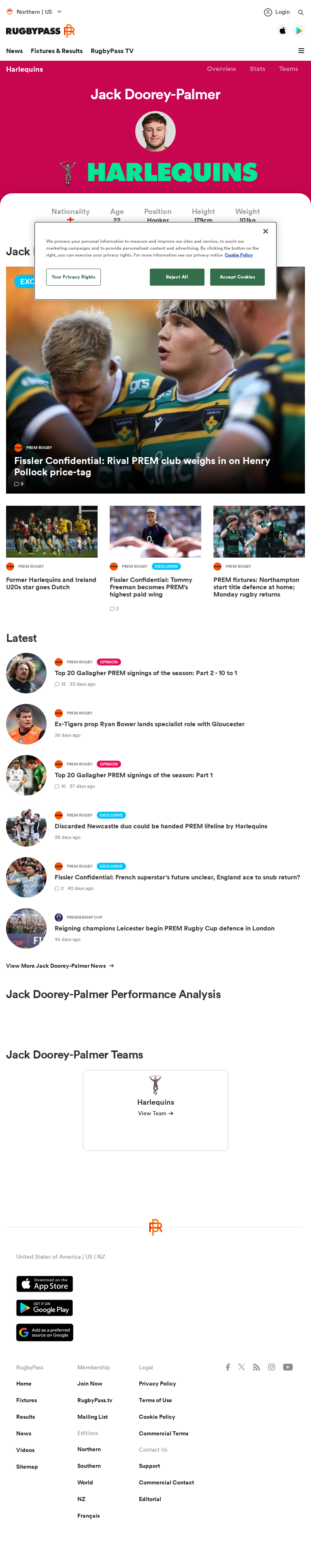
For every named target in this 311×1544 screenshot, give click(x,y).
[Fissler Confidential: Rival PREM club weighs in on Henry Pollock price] (155, 380)
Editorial (150, 1499)
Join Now (89, 1383)
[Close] (266, 231)
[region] (155, 260)
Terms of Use (155, 1400)
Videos (25, 1450)
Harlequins (24, 69)
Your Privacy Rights (74, 276)
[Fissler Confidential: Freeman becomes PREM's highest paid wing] (155, 560)
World (85, 1482)
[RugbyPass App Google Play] (155, 1309)
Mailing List (92, 1417)
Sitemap (27, 1467)
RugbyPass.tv (95, 1400)
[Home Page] (40, 31)
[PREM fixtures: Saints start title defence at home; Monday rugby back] (259, 560)
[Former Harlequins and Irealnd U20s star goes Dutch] (52, 560)
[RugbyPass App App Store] (155, 1285)
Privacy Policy (157, 1383)
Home (24, 1383)
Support (149, 1466)
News (14, 51)
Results (25, 1417)
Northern (89, 1449)
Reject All (177, 276)
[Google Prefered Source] (155, 1333)
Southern (89, 1466)
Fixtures (26, 1400)
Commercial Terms (163, 1433)
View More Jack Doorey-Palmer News (56, 966)
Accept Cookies (238, 276)
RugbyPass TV (112, 51)
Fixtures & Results (57, 51)
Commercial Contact (166, 1482)
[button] (302, 51)
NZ (81, 1499)
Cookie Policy (157, 1417)
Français (88, 1516)
